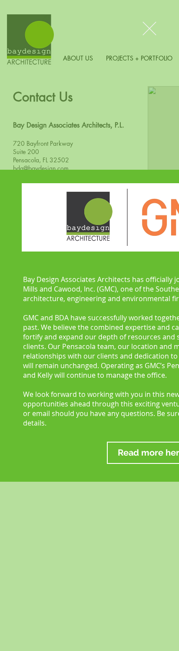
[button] (149, 28)
